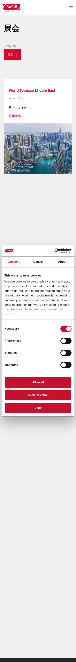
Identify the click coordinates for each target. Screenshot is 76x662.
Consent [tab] (13, 261)
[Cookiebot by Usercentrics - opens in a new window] (55, 250)
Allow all (38, 382)
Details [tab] (38, 261)
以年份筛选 (10, 46)
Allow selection (38, 395)
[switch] (66, 341)
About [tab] (62, 261)
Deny (38, 407)
